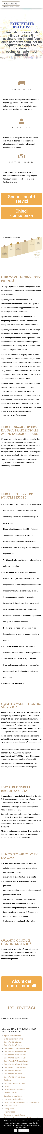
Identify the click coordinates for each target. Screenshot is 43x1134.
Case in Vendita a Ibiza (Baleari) (15, 1055)
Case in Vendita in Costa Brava (14, 1077)
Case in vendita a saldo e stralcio (15, 1067)
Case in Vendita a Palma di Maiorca (16, 1064)
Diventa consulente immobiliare (14, 1090)
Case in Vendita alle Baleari (13, 1074)
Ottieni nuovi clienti (10, 1105)
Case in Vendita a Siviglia (12, 1071)
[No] (40, 1126)
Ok (16, 1130)
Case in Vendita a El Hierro (13, 1045)
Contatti (6, 1086)
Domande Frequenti (10, 1093)
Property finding (9, 1112)
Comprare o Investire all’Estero (14, 1083)
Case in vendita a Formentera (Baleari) (17, 1048)
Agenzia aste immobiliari (12, 1036)
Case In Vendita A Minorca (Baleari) (16, 1061)
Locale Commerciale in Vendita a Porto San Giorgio (21, 1102)
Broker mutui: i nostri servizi (13, 1039)
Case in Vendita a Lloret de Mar (14, 1058)
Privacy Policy (9, 1109)
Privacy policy (23, 1130)
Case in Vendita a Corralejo (13, 1042)
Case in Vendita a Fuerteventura (15, 1052)
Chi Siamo (7, 1080)
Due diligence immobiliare (13, 1096)
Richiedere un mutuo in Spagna (14, 1115)
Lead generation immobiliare (13, 1099)
